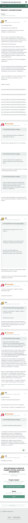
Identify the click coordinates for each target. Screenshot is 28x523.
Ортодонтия (12, 15)
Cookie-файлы (16, 517)
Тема (9, 517)
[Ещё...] (25, 21)
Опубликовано (12, 22)
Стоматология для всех (11, 2)
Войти (14, 496)
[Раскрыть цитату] (3, 129)
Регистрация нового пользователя (14, 486)
